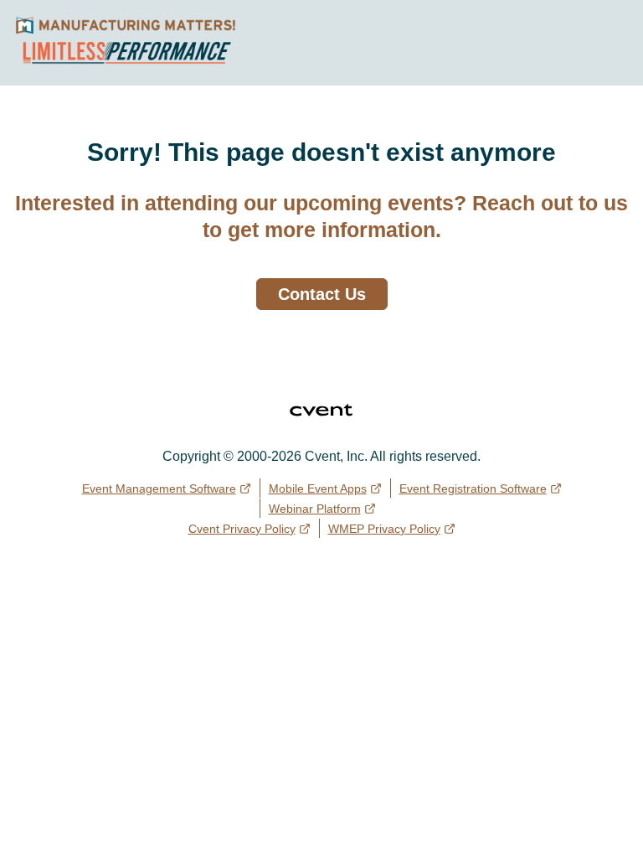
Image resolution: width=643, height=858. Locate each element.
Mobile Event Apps (318, 488)
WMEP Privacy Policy (384, 528)
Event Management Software (159, 488)
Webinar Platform (315, 508)
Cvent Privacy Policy (242, 528)
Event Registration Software (473, 488)
